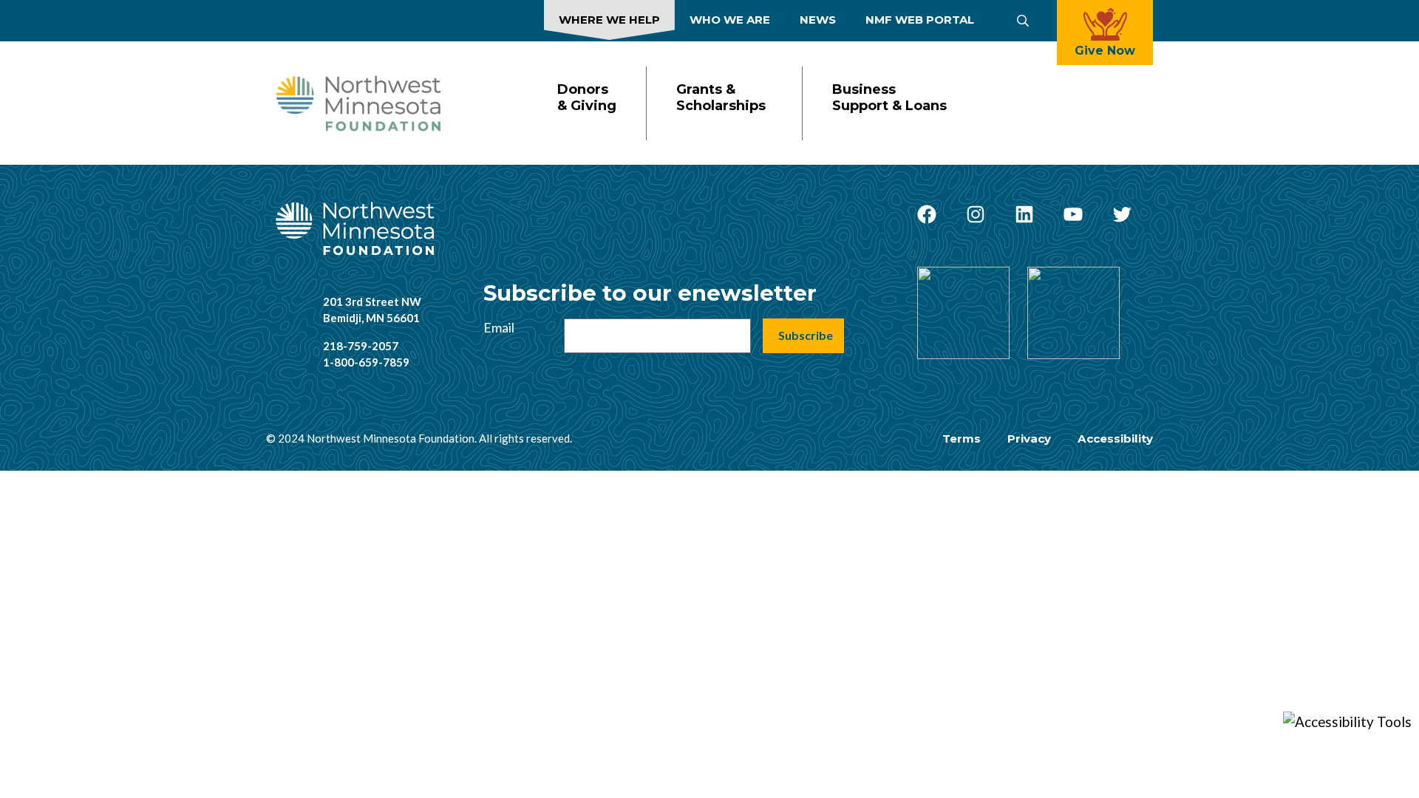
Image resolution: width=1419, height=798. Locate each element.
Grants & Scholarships (721, 98)
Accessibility (1115, 439)
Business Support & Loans (889, 98)
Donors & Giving (586, 98)
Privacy (1029, 439)
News (818, 20)
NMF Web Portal (919, 20)
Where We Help (609, 20)
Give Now (1105, 51)
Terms (961, 439)
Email (498, 327)
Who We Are (730, 20)
